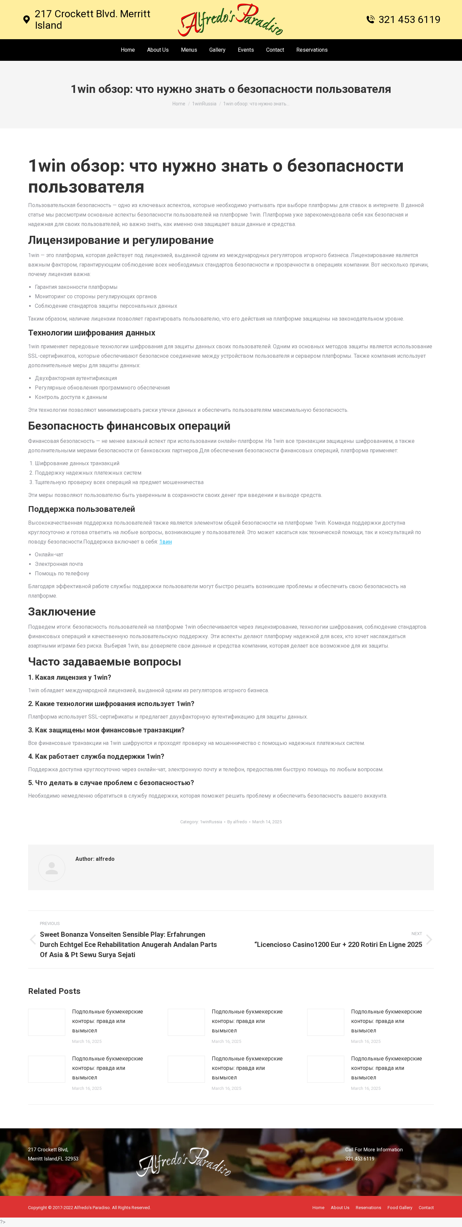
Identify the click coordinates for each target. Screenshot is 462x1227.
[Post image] (46, 1022)
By (237, 821)
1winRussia (211, 821)
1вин (165, 542)
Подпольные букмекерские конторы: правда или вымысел (107, 1021)
